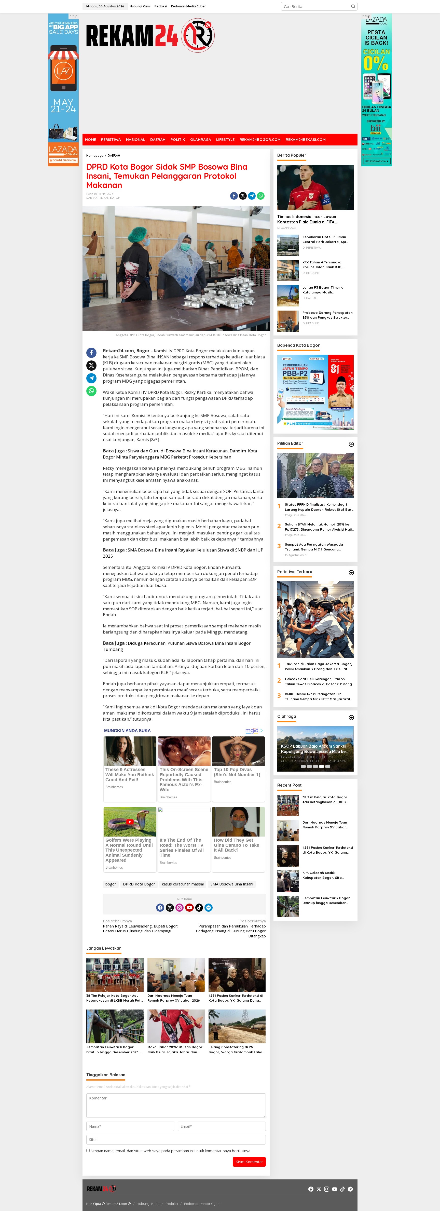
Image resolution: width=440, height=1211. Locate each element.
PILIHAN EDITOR (109, 197)
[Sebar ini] (234, 196)
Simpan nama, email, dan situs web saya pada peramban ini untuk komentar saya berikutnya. (171, 1150)
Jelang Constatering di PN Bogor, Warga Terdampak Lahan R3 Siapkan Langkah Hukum (236, 1050)
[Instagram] (179, 908)
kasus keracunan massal (183, 883)
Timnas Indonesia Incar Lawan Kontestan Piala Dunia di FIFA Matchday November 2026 (306, 219)
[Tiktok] (199, 908)
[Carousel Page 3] (315, 766)
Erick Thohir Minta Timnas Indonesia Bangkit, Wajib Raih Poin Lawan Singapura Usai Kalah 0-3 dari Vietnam (315, 752)
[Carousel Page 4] (321, 766)
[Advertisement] (220, 94)
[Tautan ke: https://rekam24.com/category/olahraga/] (351, 718)
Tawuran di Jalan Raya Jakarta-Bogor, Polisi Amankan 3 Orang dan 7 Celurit (318, 666)
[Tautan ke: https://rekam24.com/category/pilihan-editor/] (351, 444)
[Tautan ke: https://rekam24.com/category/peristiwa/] (351, 573)
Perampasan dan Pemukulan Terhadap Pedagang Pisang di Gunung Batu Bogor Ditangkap (231, 928)
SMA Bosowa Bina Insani (232, 883)
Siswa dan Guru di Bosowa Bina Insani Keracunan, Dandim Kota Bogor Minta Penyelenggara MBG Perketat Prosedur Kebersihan (180, 454)
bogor (110, 883)
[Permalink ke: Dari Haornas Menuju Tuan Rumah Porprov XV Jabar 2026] (176, 974)
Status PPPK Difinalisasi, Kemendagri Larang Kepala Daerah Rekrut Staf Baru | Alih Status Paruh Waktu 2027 (319, 507)
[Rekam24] (149, 35)
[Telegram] (208, 908)
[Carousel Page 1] (303, 766)
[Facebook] (160, 908)
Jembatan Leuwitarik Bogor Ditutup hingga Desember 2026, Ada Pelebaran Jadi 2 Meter (113, 1050)
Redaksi (172, 1204)
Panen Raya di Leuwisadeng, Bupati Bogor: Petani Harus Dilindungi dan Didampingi (140, 926)
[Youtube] (189, 908)
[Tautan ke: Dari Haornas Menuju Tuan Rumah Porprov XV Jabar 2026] (288, 830)
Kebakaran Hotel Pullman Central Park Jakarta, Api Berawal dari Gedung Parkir (326, 240)
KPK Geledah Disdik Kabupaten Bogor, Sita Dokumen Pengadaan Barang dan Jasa (327, 875)
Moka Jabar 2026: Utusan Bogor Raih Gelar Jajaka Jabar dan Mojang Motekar (174, 1050)
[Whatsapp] (261, 196)
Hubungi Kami (148, 1204)
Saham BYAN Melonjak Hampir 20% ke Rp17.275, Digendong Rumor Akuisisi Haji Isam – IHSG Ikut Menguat (318, 527)
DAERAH (92, 197)
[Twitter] (170, 908)
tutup (73, 16)
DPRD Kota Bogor (139, 883)
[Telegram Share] (252, 196)
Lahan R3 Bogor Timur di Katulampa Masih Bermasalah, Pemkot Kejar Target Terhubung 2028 (325, 290)
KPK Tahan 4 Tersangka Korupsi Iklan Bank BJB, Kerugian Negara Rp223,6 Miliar (324, 265)
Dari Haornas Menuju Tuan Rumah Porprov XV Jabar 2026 (173, 998)
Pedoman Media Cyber (202, 1204)
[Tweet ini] (243, 196)
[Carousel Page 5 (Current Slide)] (327, 766)
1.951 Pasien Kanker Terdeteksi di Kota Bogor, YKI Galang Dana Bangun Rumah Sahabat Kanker (236, 998)
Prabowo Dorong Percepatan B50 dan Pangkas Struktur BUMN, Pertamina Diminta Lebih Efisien (327, 315)
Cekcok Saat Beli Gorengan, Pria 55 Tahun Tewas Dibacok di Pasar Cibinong (318, 681)
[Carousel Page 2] (309, 766)
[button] (353, 6)
